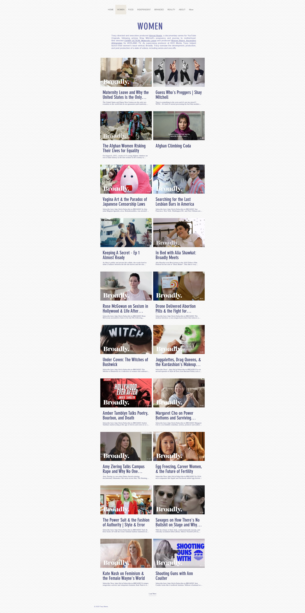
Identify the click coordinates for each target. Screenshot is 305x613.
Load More (152, 594)
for (124, 43)
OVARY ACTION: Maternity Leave (140, 40)
